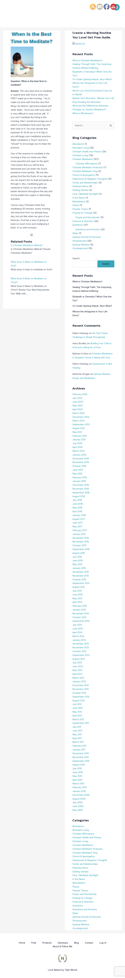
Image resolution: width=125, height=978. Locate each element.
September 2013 (80, 655)
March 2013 (78, 677)
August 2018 (78, 496)
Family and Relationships (85, 182)
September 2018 (80, 492)
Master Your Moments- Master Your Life (93, 98)
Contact (89, 942)
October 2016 (79, 545)
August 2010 (78, 764)
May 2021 (77, 432)
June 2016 (77, 560)
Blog (76, 942)
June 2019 (77, 470)
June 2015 (77, 594)
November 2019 (80, 462)
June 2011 (77, 730)
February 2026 (79, 394)
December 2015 (80, 572)
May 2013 (77, 670)
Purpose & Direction (82, 221)
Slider (75, 233)
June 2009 (77, 806)
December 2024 (80, 417)
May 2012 (77, 711)
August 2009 (79, 798)
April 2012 (77, 715)
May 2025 (77, 405)
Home (22, 942)
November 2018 (80, 488)
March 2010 (78, 783)
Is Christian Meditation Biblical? (27, 245)
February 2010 (79, 787)
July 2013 (77, 662)
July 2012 (77, 704)
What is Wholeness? (82, 113)
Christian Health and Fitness (86, 151)
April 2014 (77, 632)
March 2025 (78, 413)
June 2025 (77, 401)
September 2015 (80, 583)
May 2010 (77, 776)
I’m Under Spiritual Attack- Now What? (92, 79)
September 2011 (80, 723)
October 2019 (79, 466)
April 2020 (77, 447)
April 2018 (77, 511)
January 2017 (79, 534)
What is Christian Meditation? (87, 60)
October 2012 (79, 693)
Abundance (78, 144)
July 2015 (77, 590)
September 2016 (80, 549)
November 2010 (80, 757)
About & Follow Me (62, 946)
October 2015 (79, 579)
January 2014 (79, 640)
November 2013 (80, 647)
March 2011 (78, 742)
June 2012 (77, 708)
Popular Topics (80, 209)
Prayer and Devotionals (87, 217)
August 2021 (78, 428)
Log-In (102, 942)
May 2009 (77, 810)
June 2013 (77, 666)
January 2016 (79, 568)
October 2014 (79, 617)
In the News (78, 197)
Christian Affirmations (86, 163)
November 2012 (80, 689)
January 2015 (79, 609)
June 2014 (77, 628)
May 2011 (77, 734)
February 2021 (79, 436)
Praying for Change (82, 212)
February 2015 (79, 606)
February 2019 (79, 477)
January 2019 (79, 481)
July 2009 (77, 802)
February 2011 (79, 745)
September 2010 (80, 761)
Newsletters (78, 201)
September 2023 (81, 424)
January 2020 (79, 454)
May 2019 (77, 473)
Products (47, 942)
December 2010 (80, 753)
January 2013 (79, 681)
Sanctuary (63, 942)
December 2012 (80, 685)
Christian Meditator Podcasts (87, 167)
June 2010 (77, 772)
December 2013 (80, 643)
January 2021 (79, 439)
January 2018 (79, 515)
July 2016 (77, 557)
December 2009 (80, 795)
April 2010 (77, 780)
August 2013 (78, 659)
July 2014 (77, 624)
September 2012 (80, 696)
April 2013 (77, 674)
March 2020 (78, 451)
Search (76, 258)
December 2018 (80, 485)
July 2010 (77, 768)
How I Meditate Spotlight (85, 194)
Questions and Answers (87, 229)
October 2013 (79, 651)
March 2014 (78, 636)
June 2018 (77, 503)
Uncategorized (80, 248)
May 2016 (77, 564)
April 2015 (77, 602)
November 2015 (80, 575)
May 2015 (77, 598)
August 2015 (78, 587)
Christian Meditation (82, 159)
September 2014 (80, 621)
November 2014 (80, 613)
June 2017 (77, 522)
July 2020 (77, 443)
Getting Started (80, 190)
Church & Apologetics (83, 175)
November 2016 (80, 541)
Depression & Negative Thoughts (89, 178)
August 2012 (78, 700)
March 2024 (78, 420)
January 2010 (79, 791)
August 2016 (78, 553)
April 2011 (77, 738)
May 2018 (77, 507)
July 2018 (77, 500)
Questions (77, 225)
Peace (75, 205)
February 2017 (79, 530)
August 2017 (78, 519)
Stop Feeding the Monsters (86, 102)
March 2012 (78, 719)
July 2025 (77, 398)
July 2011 (76, 727)
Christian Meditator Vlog (84, 171)
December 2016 (80, 538)
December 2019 (80, 458)
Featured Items (80, 186)
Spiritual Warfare (80, 244)
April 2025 (77, 409)
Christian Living (80, 155)
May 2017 (77, 526)
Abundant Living (80, 147)
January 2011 (78, 749)
